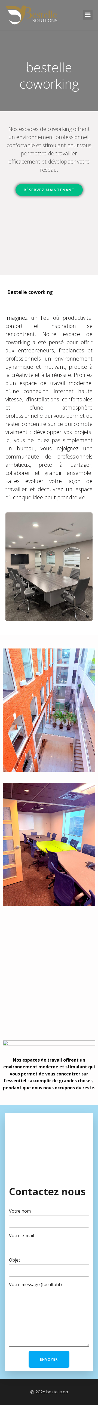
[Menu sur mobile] (88, 15)
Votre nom (20, 1211)
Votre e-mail (21, 1235)
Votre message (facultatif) (35, 1284)
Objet (14, 1260)
